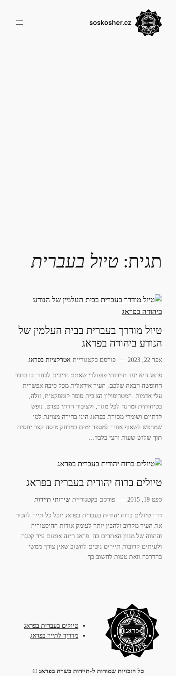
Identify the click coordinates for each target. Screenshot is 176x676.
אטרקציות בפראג (49, 359)
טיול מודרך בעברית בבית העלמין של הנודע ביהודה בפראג (90, 336)
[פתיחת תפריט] (19, 22)
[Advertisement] (88, 142)
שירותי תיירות (52, 499)
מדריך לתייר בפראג (54, 635)
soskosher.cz (110, 22)
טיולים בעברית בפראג (51, 625)
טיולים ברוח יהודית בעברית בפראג (94, 482)
